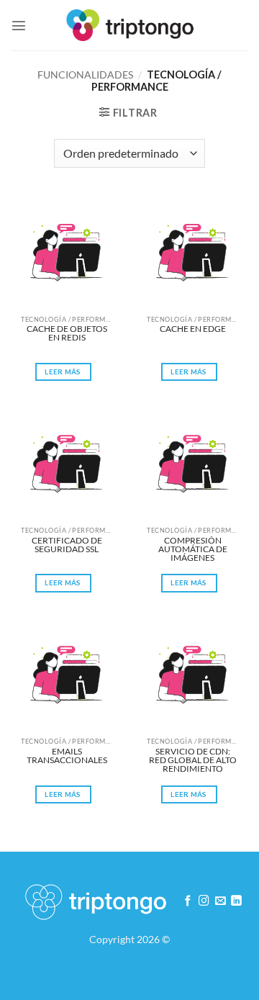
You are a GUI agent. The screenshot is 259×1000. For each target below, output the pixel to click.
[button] (19, 25)
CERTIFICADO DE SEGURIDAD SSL (68, 545)
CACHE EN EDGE (193, 329)
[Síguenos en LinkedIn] (236, 901)
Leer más (63, 371)
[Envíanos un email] (220, 901)
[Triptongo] (130, 24)
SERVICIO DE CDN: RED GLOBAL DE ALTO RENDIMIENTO (193, 759)
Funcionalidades (85, 74)
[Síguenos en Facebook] (188, 901)
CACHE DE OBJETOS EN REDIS (68, 334)
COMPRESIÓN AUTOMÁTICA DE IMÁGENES (193, 549)
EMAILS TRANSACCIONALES (67, 756)
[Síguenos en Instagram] (204, 901)
